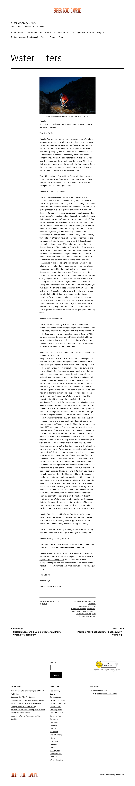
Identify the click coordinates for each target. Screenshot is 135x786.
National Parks (55, 744)
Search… (53, 662)
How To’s (48, 32)
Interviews (54, 741)
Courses (53, 728)
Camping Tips (55, 716)
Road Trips (54, 757)
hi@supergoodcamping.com (51, 559)
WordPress (120, 775)
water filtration (77, 611)
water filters (91, 609)
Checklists (54, 722)
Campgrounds (55, 697)
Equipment (92, 604)
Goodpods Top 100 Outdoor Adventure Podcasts (107, 669)
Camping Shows (56, 713)
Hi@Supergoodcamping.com (106, 693)
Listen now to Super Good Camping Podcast (107, 671)
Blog (99, 32)
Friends (53, 37)
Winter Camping (56, 760)
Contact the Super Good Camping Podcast (29, 37)
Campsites (54, 719)
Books (52, 694)
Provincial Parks (56, 754)
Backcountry (55, 691)
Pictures (61, 32)
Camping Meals (56, 710)
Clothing (53, 725)
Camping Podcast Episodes (83, 32)
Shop (61, 37)
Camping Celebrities (58, 703)
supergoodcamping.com (49, 563)
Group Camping (56, 735)
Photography (55, 750)
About (20, 32)
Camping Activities (57, 700)
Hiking (52, 738)
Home (13, 32)
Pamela (44, 604)
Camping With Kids (34, 32)
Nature (52, 747)
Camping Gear (90, 601)
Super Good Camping (23, 23)
